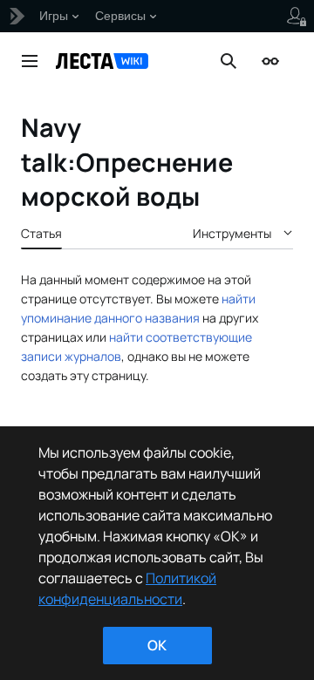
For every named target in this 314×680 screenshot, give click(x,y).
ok (157, 645)
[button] (29, 61)
